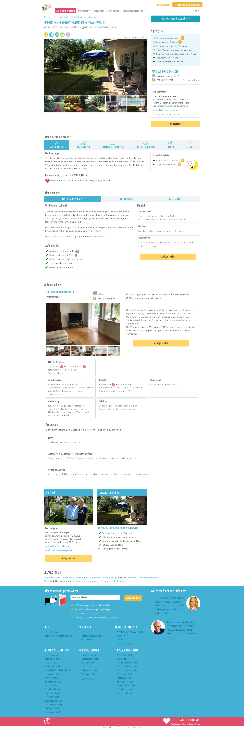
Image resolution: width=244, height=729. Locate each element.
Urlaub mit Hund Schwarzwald (142, 578)
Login (83, 632)
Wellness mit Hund (124, 674)
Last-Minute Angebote (65, 11)
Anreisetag (53, 474)
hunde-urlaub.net (109, 727)
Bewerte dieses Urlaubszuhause (175, 18)
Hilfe (195, 11)
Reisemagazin (122, 636)
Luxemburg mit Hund (53, 705)
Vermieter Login (163, 5)
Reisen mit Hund (113, 11)
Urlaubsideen (98, 11)
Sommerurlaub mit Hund (127, 663)
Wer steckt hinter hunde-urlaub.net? (131, 632)
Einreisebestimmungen (133, 11)
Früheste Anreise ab (86, 474)
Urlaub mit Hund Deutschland (59, 578)
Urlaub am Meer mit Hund (127, 666)
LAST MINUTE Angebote (90, 679)
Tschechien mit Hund (53, 701)
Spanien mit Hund (52, 678)
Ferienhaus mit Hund (89, 659)
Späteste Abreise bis (124, 474)
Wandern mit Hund (124, 655)
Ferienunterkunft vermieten (92, 636)
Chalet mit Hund (87, 663)
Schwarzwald (92, 17)
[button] (165, 110)
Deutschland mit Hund (54, 655)
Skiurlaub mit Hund (124, 689)
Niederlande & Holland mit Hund (58, 670)
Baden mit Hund (123, 659)
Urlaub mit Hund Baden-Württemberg (96, 578)
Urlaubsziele (83, 11)
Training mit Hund (124, 678)
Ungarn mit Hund (52, 693)
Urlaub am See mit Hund (126, 670)
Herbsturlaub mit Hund (126, 682)
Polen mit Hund (51, 686)
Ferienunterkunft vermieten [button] (188, 5)
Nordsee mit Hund (52, 712)
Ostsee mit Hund (52, 708)
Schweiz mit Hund (52, 689)
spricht (155, 103)
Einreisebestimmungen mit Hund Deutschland (99, 581)
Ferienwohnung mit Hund (91, 655)
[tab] (175, 76)
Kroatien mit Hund (52, 666)
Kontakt (120, 640)
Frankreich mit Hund (53, 674)
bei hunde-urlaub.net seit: (164, 100)
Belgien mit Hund (52, 697)
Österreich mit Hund (53, 659)
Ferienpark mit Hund (89, 670)
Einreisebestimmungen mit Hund (58, 636)
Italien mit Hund (51, 663)
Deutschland (63, 17)
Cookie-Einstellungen (125, 643)
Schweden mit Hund (53, 682)
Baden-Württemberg (78, 17)
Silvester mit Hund (124, 693)
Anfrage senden (176, 123)
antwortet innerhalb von (164, 106)
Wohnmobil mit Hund (89, 674)
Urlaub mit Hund (50, 17)
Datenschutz (137, 727)
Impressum (128, 727)
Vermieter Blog (87, 640)
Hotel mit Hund (87, 666)
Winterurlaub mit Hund (126, 686)
